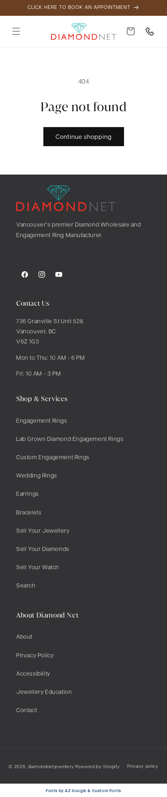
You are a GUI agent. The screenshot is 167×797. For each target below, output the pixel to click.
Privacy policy (142, 766)
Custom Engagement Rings (53, 456)
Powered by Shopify (97, 766)
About (24, 636)
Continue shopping (84, 136)
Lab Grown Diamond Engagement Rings (69, 438)
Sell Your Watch (37, 566)
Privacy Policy (35, 655)
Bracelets (28, 512)
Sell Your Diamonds (42, 548)
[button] (16, 31)
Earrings (27, 493)
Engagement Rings (41, 420)
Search (26, 585)
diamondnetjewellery (51, 766)
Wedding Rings (36, 475)
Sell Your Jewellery (42, 530)
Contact (26, 709)
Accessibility (33, 673)
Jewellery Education (44, 691)
